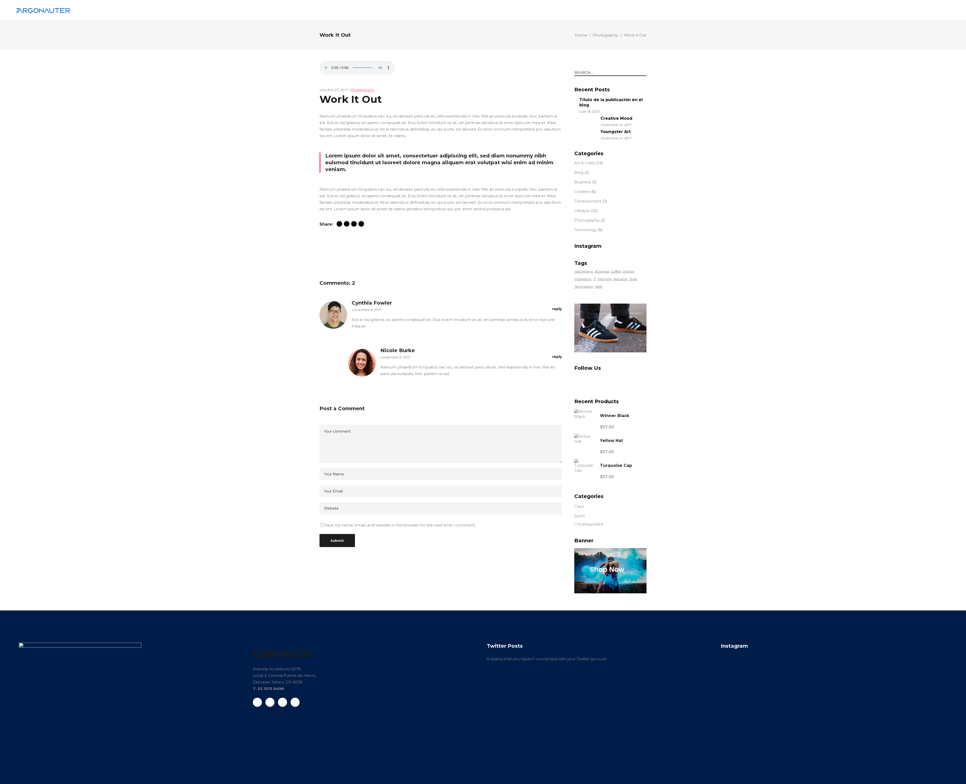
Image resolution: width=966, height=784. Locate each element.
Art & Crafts (584, 162)
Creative (582, 191)
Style (633, 279)
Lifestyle (582, 210)
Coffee (616, 271)
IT (594, 279)
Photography (605, 35)
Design (628, 271)
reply (557, 309)
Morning (604, 279)
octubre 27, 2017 (333, 90)
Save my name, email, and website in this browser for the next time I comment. (400, 525)
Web (598, 286)
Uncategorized (588, 524)
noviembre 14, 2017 (615, 125)
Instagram (582, 279)
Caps (579, 506)
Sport (579, 515)
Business (582, 182)
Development (587, 201)
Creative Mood (616, 118)
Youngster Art (615, 131)
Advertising (583, 271)
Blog (578, 172)
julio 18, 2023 (589, 111)
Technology (585, 229)
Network (620, 279)
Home (581, 35)
